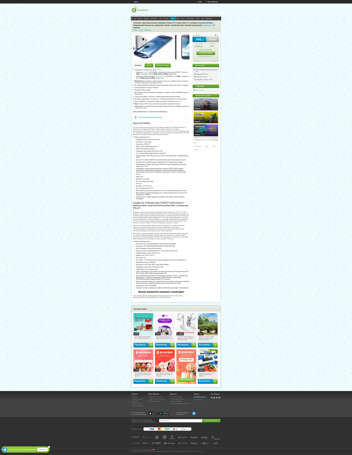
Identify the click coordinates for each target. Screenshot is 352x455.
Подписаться (42, 449)
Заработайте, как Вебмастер (157, 399)
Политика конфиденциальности (180, 403)
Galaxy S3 (146, 72)
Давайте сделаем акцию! (156, 397)
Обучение (166, 18)
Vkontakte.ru (214, 398)
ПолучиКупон (191, 18)
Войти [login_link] (200, 1)
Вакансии (135, 401)
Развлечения (154, 18)
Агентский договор (176, 397)
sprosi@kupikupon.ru (200, 397)
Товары (173, 18)
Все (132, 18)
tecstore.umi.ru (200, 90)
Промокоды (209, 18)
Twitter (217, 398)
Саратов (136, 1)
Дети (203, 18)
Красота (140, 18)
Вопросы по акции (163, 65)
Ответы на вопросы (138, 406)
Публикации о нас (137, 399)
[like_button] (215, 35)
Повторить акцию (205, 53)
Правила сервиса (137, 403)
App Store (153, 413)
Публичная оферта (176, 401)
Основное (138, 65)
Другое (196, 149)
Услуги (183, 18)
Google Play (164, 413)
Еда (135, 18)
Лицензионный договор (178, 399)
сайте (180, 101)
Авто (160, 18)
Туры (178, 18)
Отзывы (149, 65)
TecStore (159, 70)
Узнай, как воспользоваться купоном (150, 117)
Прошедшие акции (154, 401)
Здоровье (147, 18)
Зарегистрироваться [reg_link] (213, 1)
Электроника (197, 146)
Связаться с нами (199, 399)
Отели (198, 18)
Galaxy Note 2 (159, 76)
